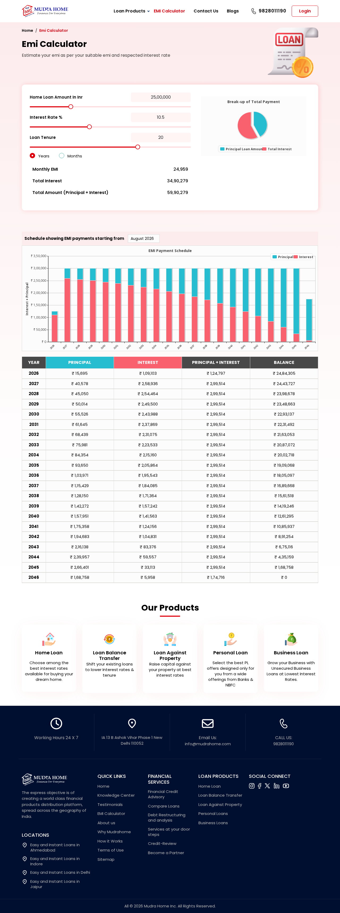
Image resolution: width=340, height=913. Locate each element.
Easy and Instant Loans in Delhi (60, 872)
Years (43, 156)
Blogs (233, 11)
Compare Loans (164, 806)
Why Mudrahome (114, 832)
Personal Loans (213, 813)
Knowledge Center (116, 795)
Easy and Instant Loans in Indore (55, 861)
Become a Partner (166, 852)
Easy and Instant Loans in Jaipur (55, 884)
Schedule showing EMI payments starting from (74, 238)
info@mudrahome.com (208, 744)
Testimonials (110, 804)
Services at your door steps (169, 832)
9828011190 (272, 11)
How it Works (110, 841)
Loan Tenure (43, 137)
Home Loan (209, 786)
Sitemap (105, 859)
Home (27, 30)
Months (74, 156)
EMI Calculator (169, 11)
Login (305, 11)
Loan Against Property (220, 804)
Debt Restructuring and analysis (166, 817)
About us (106, 823)
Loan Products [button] (129, 11)
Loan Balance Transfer (220, 795)
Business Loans (213, 823)
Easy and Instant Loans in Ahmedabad (55, 847)
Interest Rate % (46, 117)
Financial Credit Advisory (163, 794)
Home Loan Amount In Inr (56, 97)
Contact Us (206, 11)
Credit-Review (162, 843)
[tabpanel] (170, 657)
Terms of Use (110, 850)
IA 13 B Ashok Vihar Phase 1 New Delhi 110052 (132, 740)
